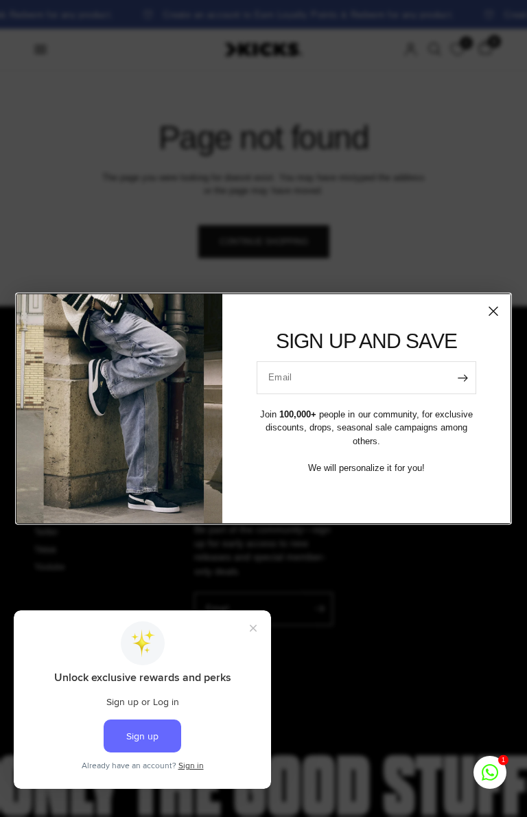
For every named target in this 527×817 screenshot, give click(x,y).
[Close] (493, 311)
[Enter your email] (462, 377)
